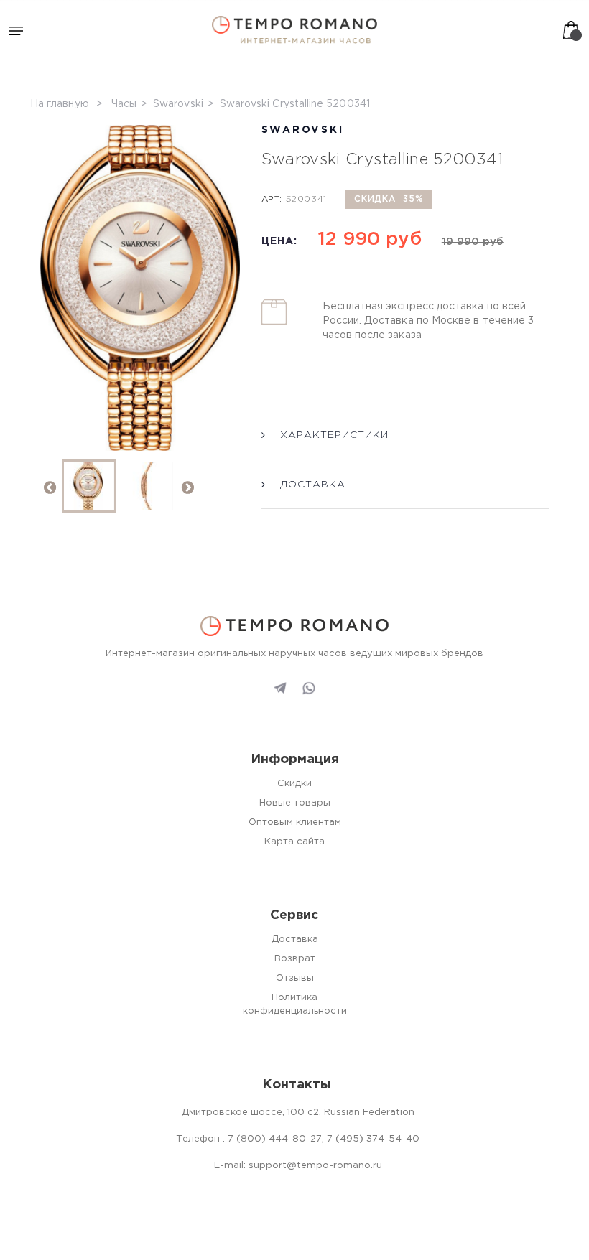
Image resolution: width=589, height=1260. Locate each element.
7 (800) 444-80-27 (275, 1139)
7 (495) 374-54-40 (373, 1139)
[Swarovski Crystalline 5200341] (89, 486)
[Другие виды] (187, 487)
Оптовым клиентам (295, 822)
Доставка (295, 939)
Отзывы (295, 978)
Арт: (271, 199)
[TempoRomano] (294, 30)
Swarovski (178, 104)
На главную (59, 104)
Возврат (294, 959)
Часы (123, 104)
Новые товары (294, 803)
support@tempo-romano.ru (315, 1166)
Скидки (294, 784)
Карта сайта (294, 842)
